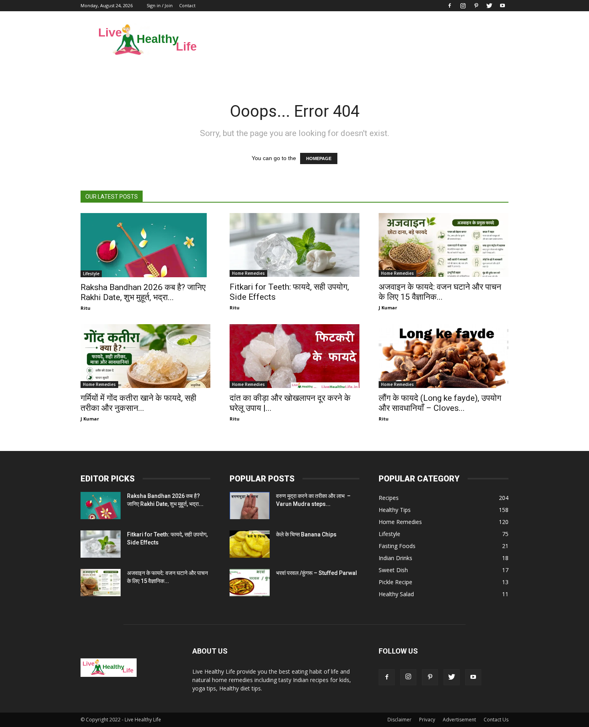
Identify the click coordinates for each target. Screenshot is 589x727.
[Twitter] (489, 5)
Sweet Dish (393, 570)
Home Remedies (248, 273)
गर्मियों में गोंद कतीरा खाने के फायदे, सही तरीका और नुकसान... (138, 403)
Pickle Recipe (395, 582)
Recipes (389, 498)
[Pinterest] (476, 5)
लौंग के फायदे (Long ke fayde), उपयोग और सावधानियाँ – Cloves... (440, 403)
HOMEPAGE (318, 158)
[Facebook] (450, 5)
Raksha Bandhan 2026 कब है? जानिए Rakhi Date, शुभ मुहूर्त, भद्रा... (143, 292)
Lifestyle (91, 273)
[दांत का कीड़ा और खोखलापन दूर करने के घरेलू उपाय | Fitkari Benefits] (294, 356)
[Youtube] (502, 5)
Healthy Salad (396, 594)
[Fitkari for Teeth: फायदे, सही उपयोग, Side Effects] (294, 245)
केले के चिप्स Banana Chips (306, 534)
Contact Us (496, 719)
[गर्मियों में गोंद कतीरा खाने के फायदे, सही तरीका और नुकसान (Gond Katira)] (145, 356)
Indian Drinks (395, 558)
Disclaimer (399, 719)
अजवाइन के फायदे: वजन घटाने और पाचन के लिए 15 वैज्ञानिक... (440, 292)
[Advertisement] (362, 40)
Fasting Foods (397, 546)
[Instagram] (463, 5)
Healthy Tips (395, 510)
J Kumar (388, 308)
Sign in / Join (160, 5)
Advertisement (459, 719)
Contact (187, 5)
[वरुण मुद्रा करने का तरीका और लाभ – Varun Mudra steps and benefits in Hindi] (250, 506)
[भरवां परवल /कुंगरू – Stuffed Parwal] (250, 583)
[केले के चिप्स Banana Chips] (250, 544)
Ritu (86, 308)
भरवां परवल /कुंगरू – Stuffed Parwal (316, 573)
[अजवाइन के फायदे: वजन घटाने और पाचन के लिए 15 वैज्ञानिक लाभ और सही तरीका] (443, 245)
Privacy (427, 719)
